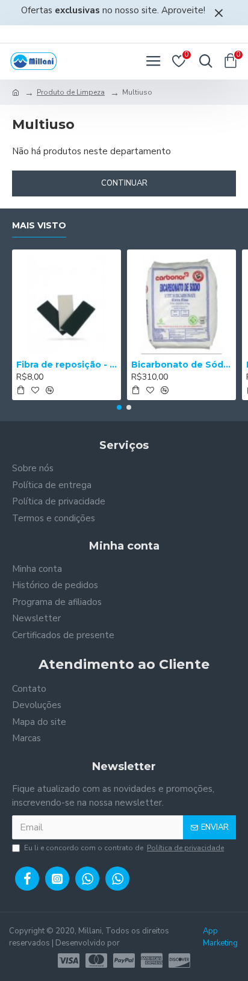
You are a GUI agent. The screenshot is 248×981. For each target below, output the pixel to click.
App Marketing (220, 937)
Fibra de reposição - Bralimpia (66, 364)
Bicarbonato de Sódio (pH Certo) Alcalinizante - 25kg (181, 364)
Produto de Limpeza (71, 92)
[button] (119, 407)
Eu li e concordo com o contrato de (124, 848)
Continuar (124, 183)
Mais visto (39, 226)
